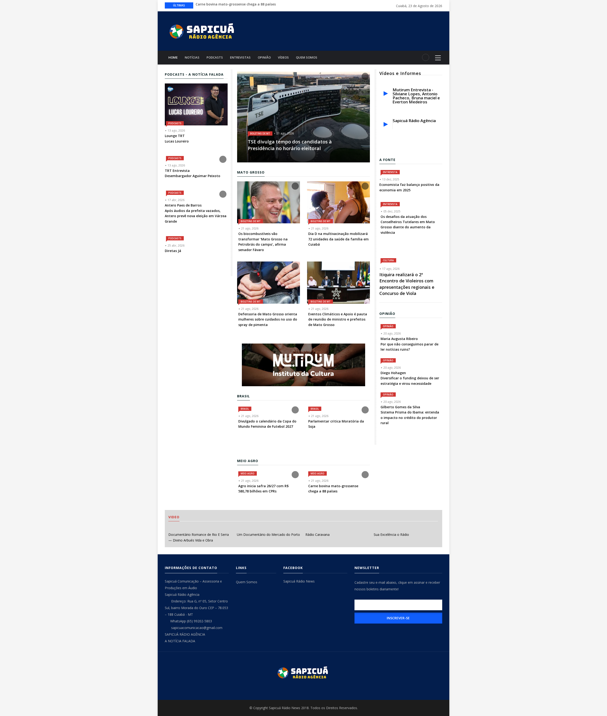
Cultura (388, 260)
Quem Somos (306, 57)
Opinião (264, 57)
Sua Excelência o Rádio (391, 534)
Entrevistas (240, 57)
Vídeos (283, 57)
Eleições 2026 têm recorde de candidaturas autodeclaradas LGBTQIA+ (253, 5)
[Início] (203, 30)
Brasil (245, 408)
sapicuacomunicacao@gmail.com (196, 627)
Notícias (192, 57)
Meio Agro (247, 473)
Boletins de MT (260, 133)
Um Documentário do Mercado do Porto (268, 534)
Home (173, 57)
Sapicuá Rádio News (299, 581)
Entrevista (390, 172)
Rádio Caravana (317, 534)
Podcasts (215, 57)
